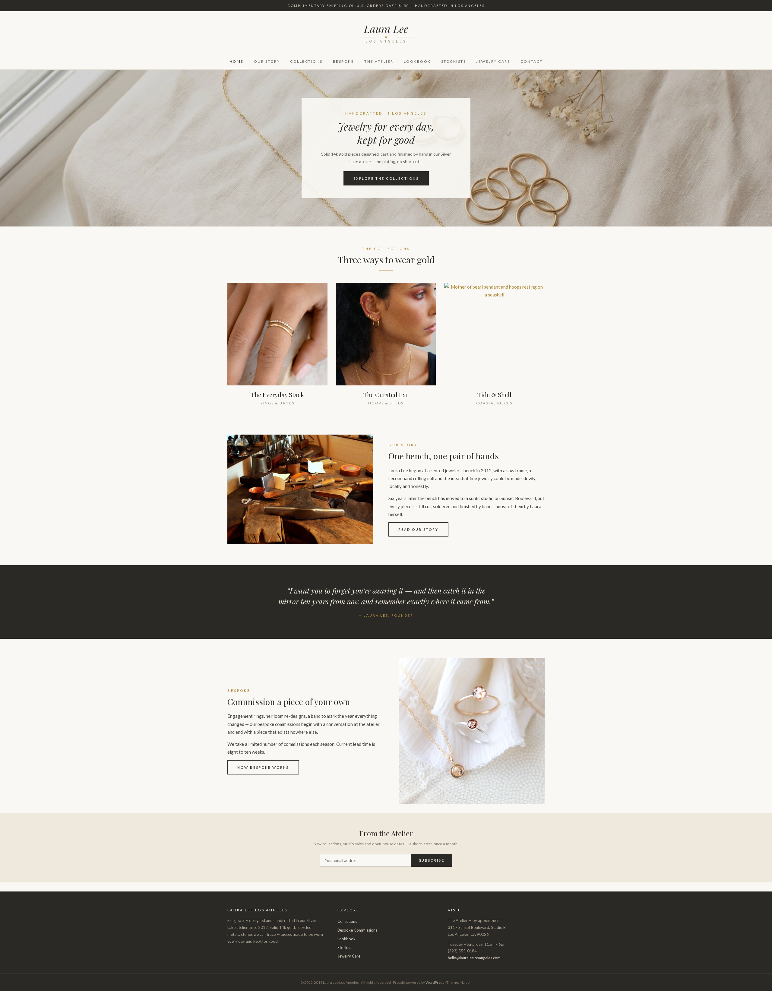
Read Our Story (418, 529)
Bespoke (343, 61)
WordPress (435, 982)
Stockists (453, 61)
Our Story (267, 61)
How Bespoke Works (263, 767)
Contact (531, 61)
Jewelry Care (493, 61)
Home (236, 61)
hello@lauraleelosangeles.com (474, 957)
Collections (306, 61)
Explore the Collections (386, 178)
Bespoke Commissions (357, 930)
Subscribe (432, 860)
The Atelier (379, 61)
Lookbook (417, 61)
